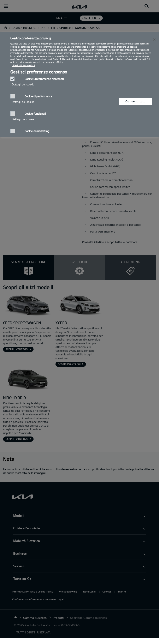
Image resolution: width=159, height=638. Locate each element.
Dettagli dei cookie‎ (23, 84)
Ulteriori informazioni (23, 65)
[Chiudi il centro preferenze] (154, 39)
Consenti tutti (135, 101)
